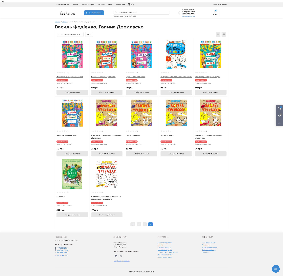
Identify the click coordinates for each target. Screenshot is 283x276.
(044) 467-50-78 (188, 12)
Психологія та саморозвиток (168, 252)
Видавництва (120, 4)
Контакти (101, 4)
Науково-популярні (165, 250)
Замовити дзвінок (188, 16)
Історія (160, 245)
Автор (64, 22)
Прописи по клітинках (135, 77)
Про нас (75, 4)
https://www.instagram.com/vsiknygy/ (121, 256)
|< (133, 224)
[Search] (116, 12)
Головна (57, 22)
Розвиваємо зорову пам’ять (103, 77)
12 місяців (60, 197)
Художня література (165, 242)
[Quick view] (86, 41)
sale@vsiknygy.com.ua (121, 261)
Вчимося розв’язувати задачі (207, 77)
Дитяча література (164, 247)
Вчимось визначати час (66, 135)
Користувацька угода (209, 247)
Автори (110, 4)
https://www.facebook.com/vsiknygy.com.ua (116, 256)
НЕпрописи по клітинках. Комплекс (176, 77)
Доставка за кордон (88, 4)
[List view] (218, 34)
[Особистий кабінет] (279, 122)
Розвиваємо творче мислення (69, 77)
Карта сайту (206, 252)
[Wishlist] (86, 45)
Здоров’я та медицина (165, 255)
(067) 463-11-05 (188, 14)
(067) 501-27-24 (188, 9)
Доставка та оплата (209, 242)
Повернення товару (209, 250)
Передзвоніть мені (61, 255)
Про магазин (206, 245)
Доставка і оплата (62, 4)
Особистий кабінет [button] (220, 4)
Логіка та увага (167, 135)
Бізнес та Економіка (165, 257)
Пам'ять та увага (133, 135)
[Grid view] (224, 34)
